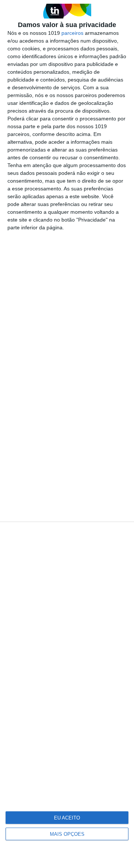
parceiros (72, 33)
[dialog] (67, 424)
